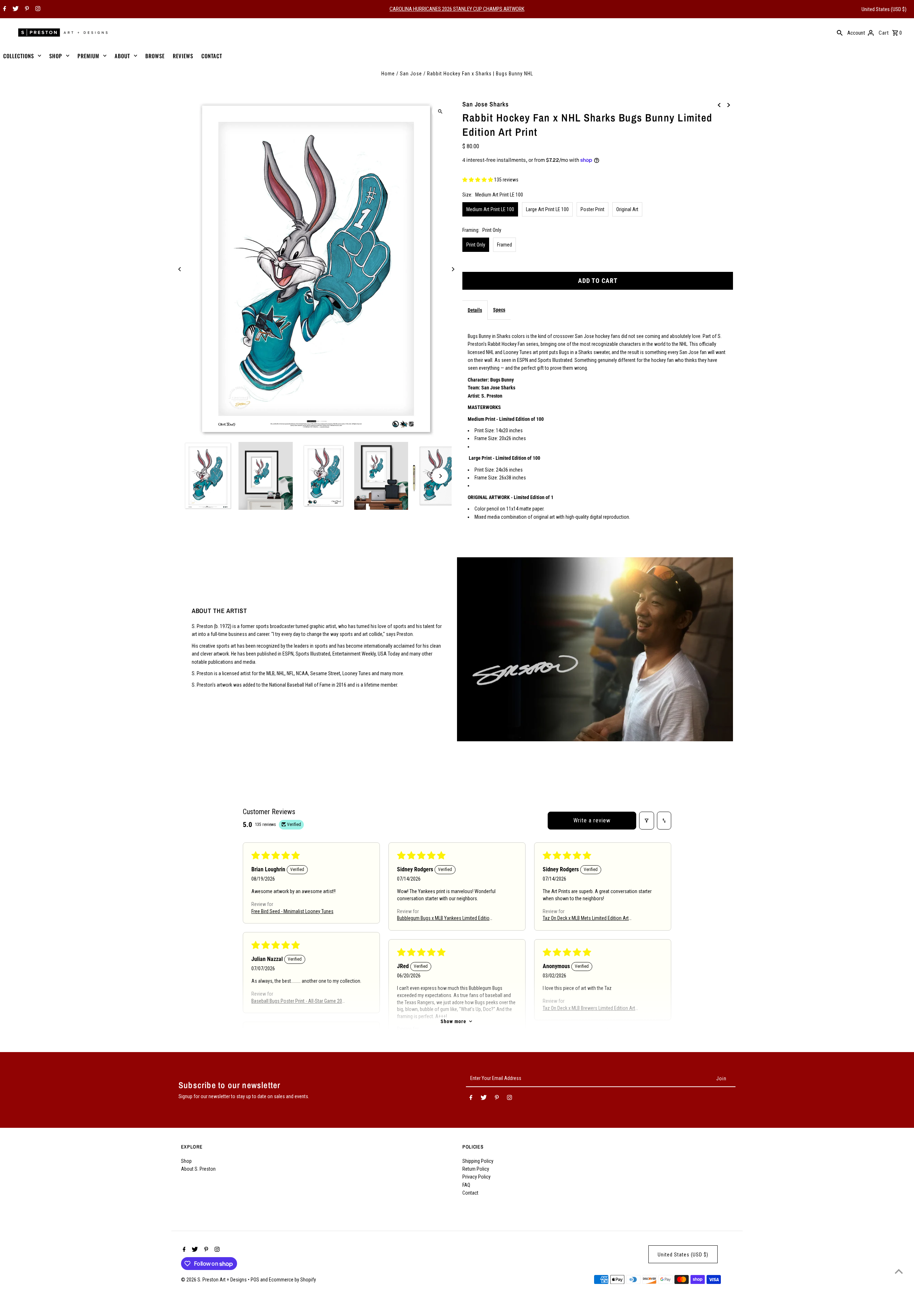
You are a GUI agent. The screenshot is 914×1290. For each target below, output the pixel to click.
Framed (504, 245)
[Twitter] (15, 9)
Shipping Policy (477, 1161)
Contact (470, 1193)
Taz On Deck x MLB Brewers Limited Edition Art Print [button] (589, 1008)
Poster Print (592, 209)
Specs (499, 310)
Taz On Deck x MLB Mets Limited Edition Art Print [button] (586, 919)
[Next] (453, 269)
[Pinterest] (26, 9)
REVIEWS (183, 56)
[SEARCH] (839, 32)
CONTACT (211, 56)
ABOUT (122, 56)
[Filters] (646, 821)
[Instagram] (37, 9)
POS (255, 1279)
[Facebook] (3, 9)
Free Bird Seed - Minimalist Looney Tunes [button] (292, 911)
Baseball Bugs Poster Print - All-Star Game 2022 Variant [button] (299, 1001)
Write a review (592, 820)
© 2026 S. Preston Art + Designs (214, 1279)
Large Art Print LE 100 (547, 209)
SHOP (55, 56)
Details (475, 310)
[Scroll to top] (899, 1271)
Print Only (475, 245)
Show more (453, 1021)
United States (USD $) (884, 9)
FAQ (466, 1185)
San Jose (411, 73)
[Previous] (180, 269)
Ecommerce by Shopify (292, 1279)
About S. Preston (198, 1169)
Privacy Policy (476, 1177)
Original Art (627, 209)
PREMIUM (88, 56)
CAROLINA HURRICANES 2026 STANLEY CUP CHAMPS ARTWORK (457, 9)
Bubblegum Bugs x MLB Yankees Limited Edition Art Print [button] (444, 919)
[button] (478, 180)
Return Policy (475, 1169)
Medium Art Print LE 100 (490, 209)
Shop (186, 1161)
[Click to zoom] (440, 111)
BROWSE (155, 56)
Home (388, 73)
